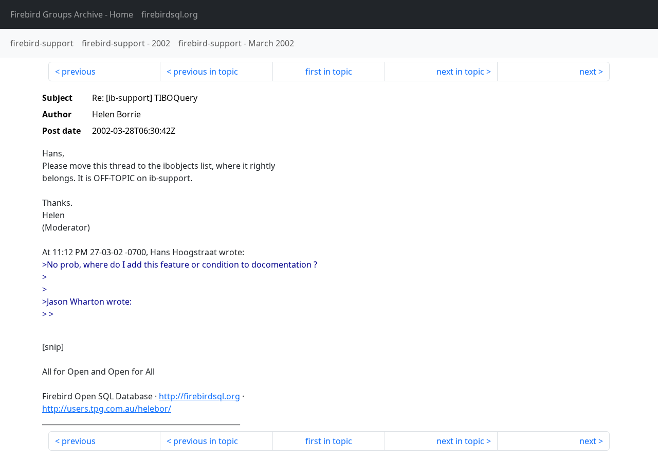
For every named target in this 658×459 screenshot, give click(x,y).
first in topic (328, 71)
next (587, 71)
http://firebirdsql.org (199, 396)
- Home (71, 14)
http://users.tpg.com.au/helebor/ (106, 408)
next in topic (460, 71)
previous (79, 71)
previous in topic (205, 71)
